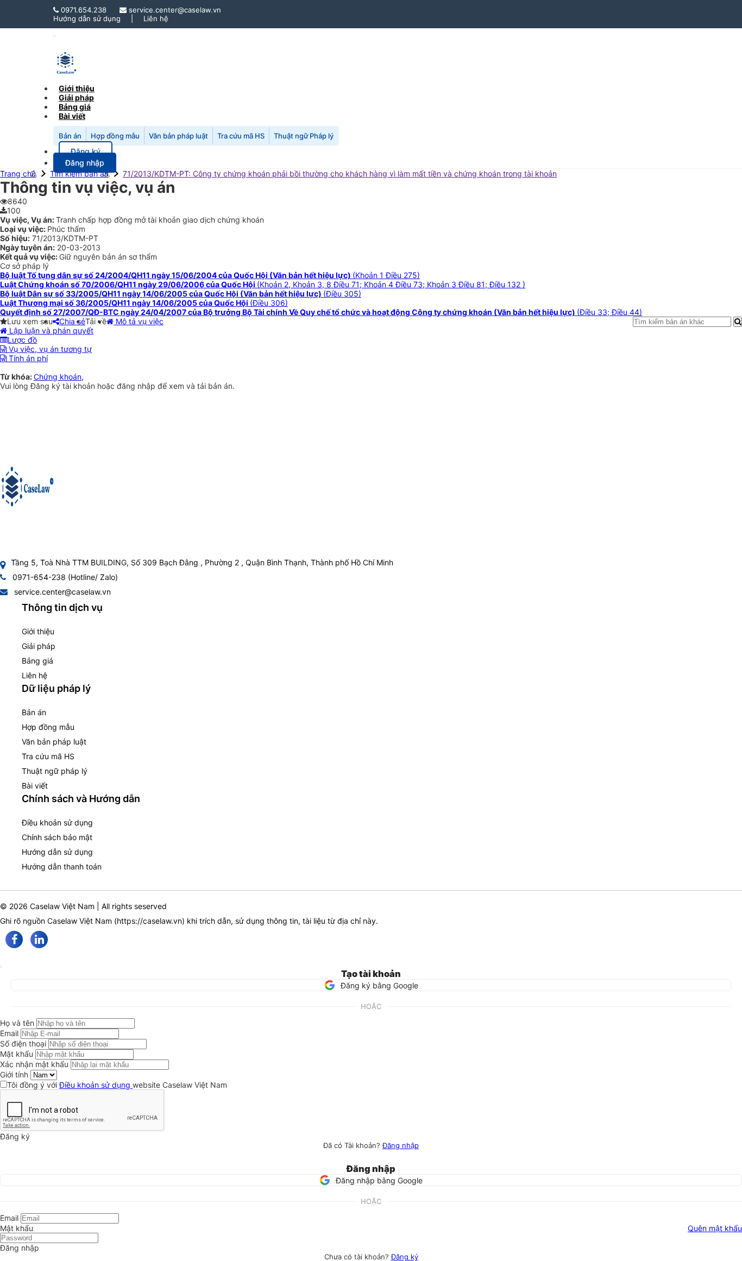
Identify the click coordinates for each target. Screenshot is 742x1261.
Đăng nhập (400, 1145)
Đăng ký (404, 1256)
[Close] (1, 967)
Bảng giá (37, 660)
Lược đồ (22, 339)
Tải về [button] (95, 321)
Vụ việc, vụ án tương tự (49, 349)
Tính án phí (27, 358)
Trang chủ (18, 173)
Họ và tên (17, 1022)
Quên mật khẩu (715, 1228)
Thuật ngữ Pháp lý (304, 135)
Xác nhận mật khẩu (34, 1064)
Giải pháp (38, 646)
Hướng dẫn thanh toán (62, 866)
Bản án (70, 135)
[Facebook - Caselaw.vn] (14, 939)
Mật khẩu (16, 1053)
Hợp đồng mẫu (115, 135)
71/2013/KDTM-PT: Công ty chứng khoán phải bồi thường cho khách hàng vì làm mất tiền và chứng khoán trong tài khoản (340, 173)
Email (9, 1033)
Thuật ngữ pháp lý (54, 770)
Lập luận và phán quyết (50, 330)
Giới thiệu (38, 631)
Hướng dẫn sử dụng (87, 18)
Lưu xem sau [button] (30, 321)
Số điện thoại (23, 1043)
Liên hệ (155, 18)
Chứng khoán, (59, 376)
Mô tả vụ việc (139, 321)
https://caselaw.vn (149, 920)
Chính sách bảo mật (57, 837)
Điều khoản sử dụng (57, 822)
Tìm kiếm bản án (79, 173)
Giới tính (14, 1074)
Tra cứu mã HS (241, 135)
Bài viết (72, 116)
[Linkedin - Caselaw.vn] (39, 939)
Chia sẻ (72, 321)
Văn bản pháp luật (178, 135)
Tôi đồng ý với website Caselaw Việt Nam (117, 1084)
